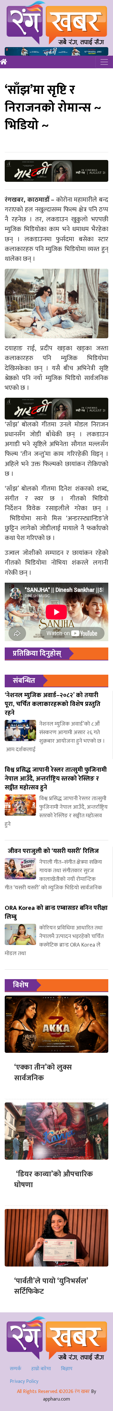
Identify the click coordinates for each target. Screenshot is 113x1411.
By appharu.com (69, 1395)
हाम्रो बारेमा (41, 1369)
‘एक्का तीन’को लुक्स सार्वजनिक (43, 1072)
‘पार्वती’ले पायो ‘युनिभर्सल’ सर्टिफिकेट (51, 1286)
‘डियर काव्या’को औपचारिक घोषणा (54, 1179)
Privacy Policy (24, 1381)
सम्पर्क (15, 1369)
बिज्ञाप (67, 1369)
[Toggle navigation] (104, 62)
